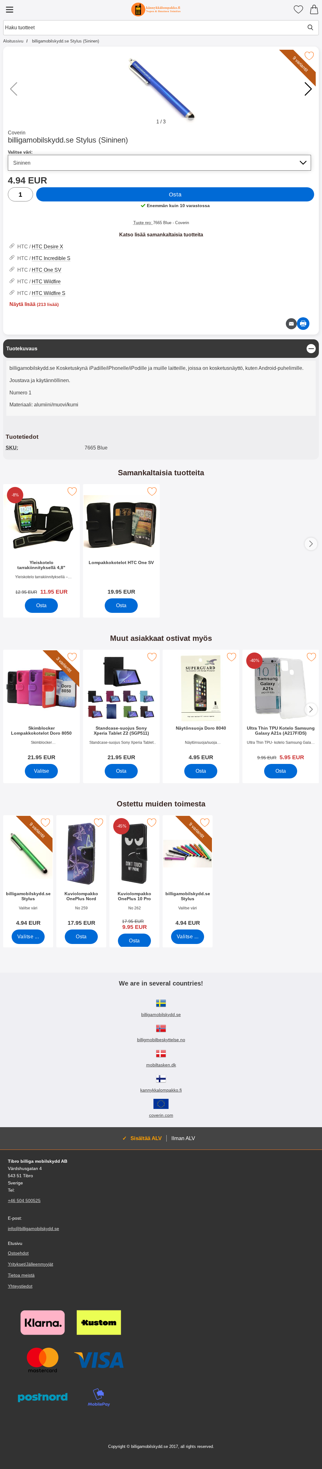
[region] (161, 348)
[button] (308, 89)
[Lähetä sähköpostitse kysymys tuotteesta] (291, 323)
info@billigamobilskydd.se (33, 1228)
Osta (175, 194)
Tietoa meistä (21, 1275)
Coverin (16, 132)
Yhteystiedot (20, 1286)
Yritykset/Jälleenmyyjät (30, 1264)
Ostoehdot (18, 1253)
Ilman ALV (183, 1138)
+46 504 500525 (24, 1200)
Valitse (41, 771)
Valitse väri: (20, 152)
